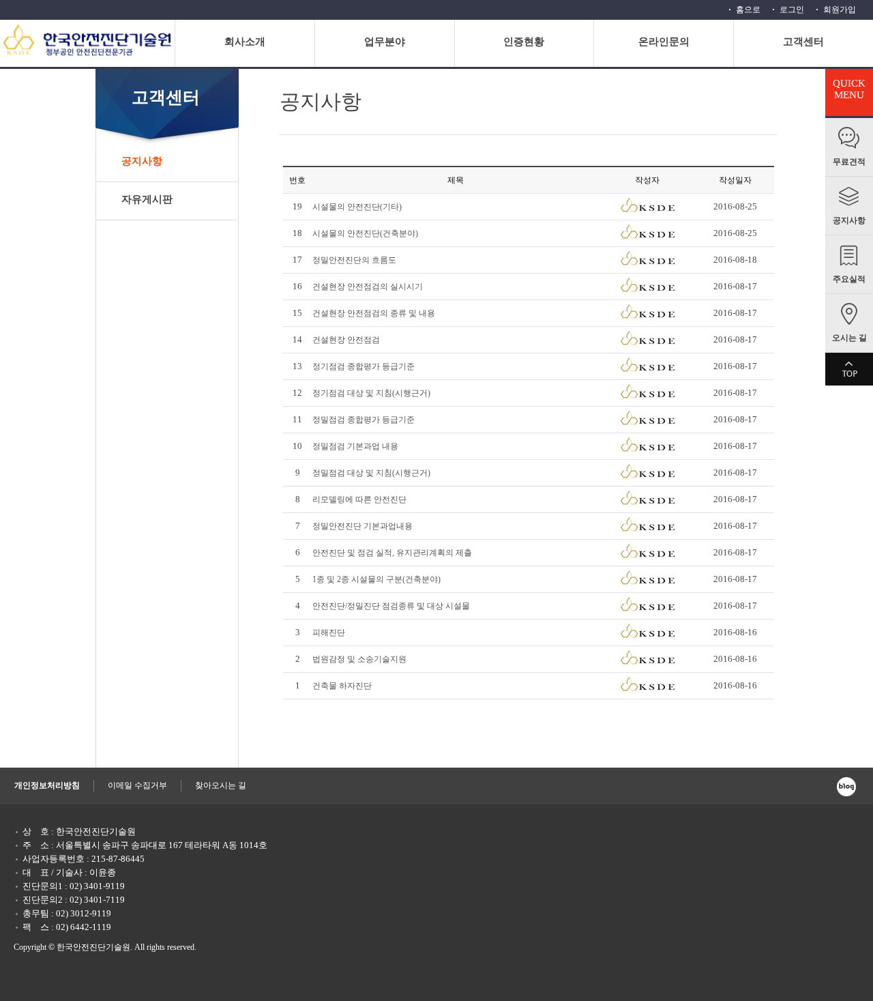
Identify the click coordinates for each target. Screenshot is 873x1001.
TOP (849, 369)
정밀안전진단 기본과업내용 (362, 526)
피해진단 (328, 632)
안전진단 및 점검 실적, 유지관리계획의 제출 (392, 552)
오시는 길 (849, 338)
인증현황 (523, 41)
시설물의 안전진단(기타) (357, 207)
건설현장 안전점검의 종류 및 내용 (373, 313)
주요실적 (849, 279)
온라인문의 (664, 41)
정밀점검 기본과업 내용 (355, 446)
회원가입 (839, 9)
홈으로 (748, 9)
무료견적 (849, 161)
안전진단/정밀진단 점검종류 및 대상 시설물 (391, 606)
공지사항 (849, 220)
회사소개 (244, 41)
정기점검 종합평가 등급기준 (363, 366)
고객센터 (803, 41)
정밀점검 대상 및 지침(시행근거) (371, 473)
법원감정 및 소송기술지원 (359, 659)
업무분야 (384, 41)
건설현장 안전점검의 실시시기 (367, 286)
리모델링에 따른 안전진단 (359, 499)
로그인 (792, 9)
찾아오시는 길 (220, 785)
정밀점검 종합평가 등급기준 (363, 419)
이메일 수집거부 (137, 785)
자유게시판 (147, 199)
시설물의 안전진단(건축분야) (365, 233)
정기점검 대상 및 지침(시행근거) (371, 393)
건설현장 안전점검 (346, 340)
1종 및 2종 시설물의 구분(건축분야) (376, 579)
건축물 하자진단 (342, 686)
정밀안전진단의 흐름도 (354, 260)
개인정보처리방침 (47, 785)
